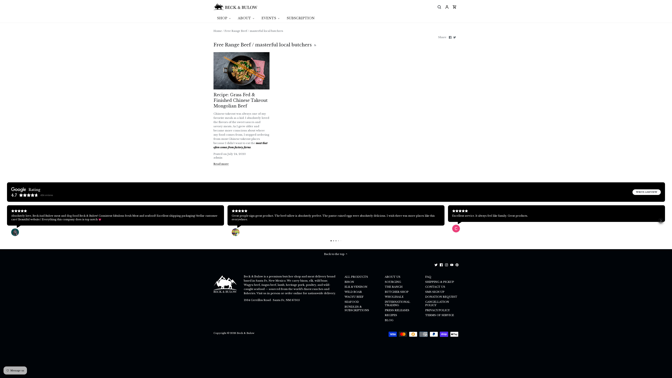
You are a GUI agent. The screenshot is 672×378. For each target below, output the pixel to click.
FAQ (428, 276)
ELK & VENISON (356, 286)
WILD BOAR (353, 291)
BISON (349, 282)
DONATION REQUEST (441, 296)
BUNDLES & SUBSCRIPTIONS (357, 308)
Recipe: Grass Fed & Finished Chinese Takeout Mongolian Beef (241, 100)
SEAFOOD (352, 301)
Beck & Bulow (245, 333)
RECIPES (391, 315)
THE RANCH (393, 286)
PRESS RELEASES (397, 310)
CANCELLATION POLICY (437, 303)
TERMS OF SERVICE (439, 315)
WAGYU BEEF (354, 296)
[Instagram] (446, 265)
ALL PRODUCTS (356, 276)
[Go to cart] (455, 7)
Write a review (646, 192)
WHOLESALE (394, 296)
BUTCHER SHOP (396, 291)
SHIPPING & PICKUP (439, 282)
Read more (221, 164)
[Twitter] (436, 265)
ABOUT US (392, 276)
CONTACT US (435, 286)
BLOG (389, 320)
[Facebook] (441, 265)
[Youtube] (451, 265)
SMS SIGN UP (434, 291)
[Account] (447, 7)
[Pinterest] (457, 265)
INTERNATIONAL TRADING (397, 303)
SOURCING (393, 282)
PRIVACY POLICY (437, 310)
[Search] (439, 7)
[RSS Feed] (315, 45)
